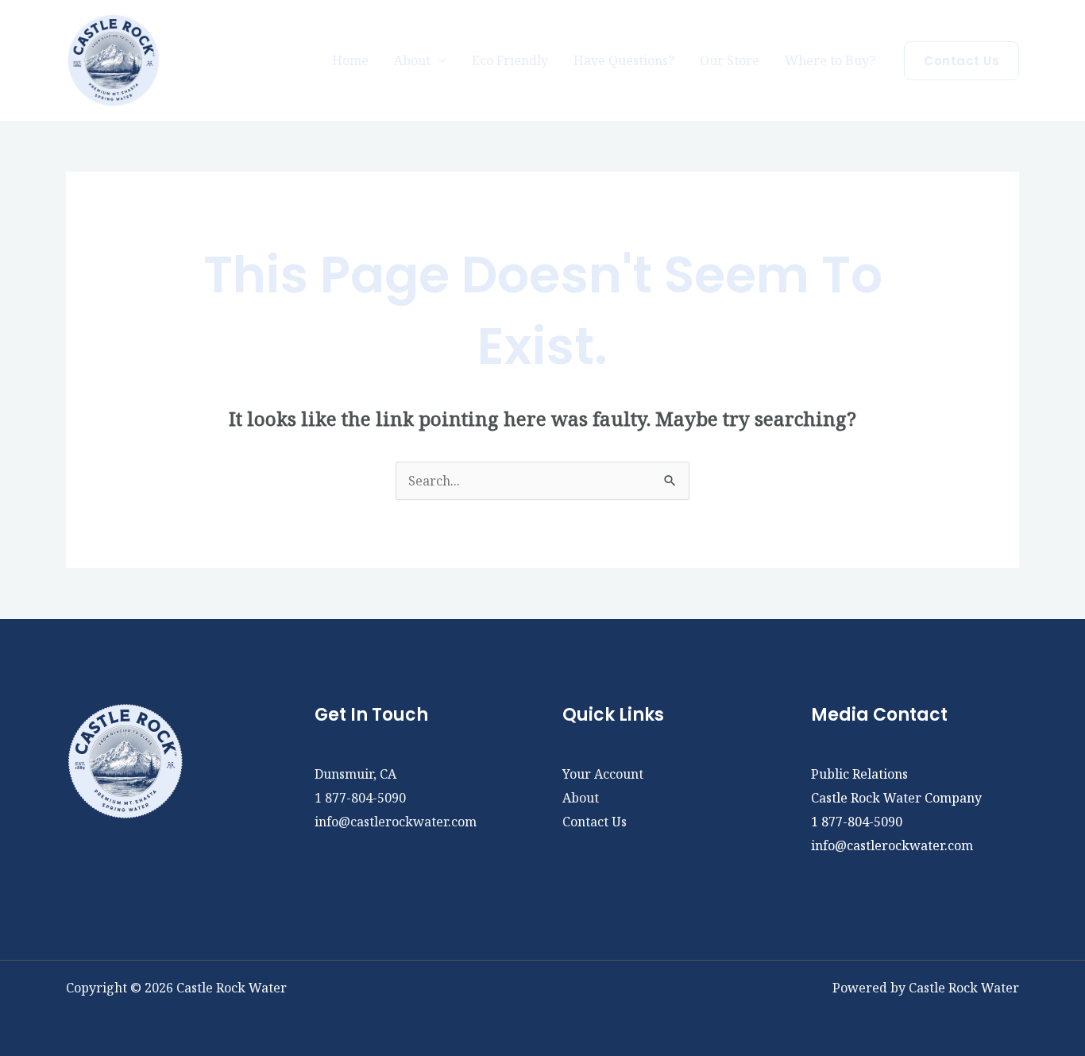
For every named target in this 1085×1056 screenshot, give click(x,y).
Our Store (729, 60)
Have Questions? (623, 60)
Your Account (602, 774)
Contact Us (594, 821)
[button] (961, 60)
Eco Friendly (510, 60)
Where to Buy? (830, 60)
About (580, 798)
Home (350, 60)
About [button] (412, 60)
